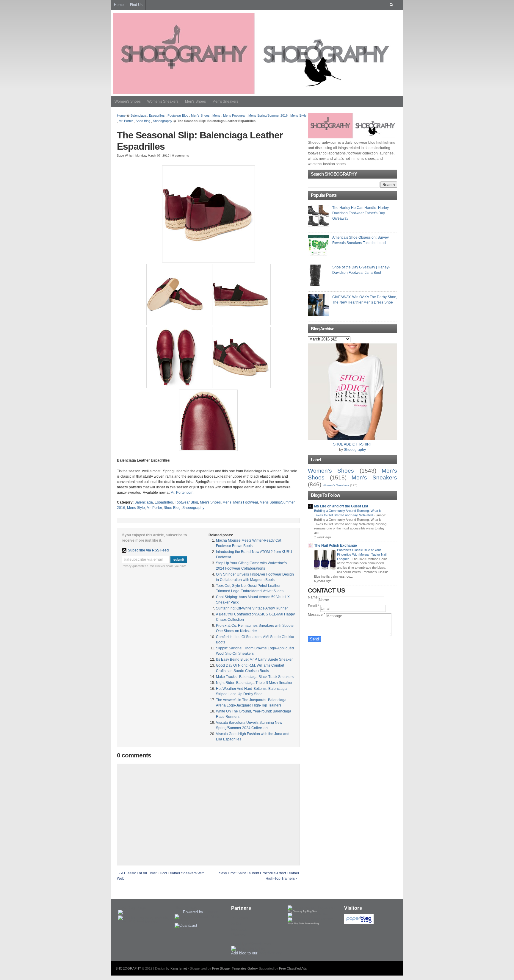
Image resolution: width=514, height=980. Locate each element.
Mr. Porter (126, 121)
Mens (216, 115)
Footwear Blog (177, 115)
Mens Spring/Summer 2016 (268, 115)
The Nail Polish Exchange (335, 545)
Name (313, 597)
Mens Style (298, 115)
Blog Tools (299, 923)
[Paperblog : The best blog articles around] (359, 922)
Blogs (290, 923)
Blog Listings (186, 907)
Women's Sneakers (162, 101)
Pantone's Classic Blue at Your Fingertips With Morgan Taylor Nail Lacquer (361, 554)
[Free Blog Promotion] (308, 914)
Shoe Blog (143, 121)
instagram (239, 918)
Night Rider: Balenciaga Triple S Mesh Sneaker (254, 683)
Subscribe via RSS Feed (148, 550)
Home (121, 115)
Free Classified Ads (293, 968)
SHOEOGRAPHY (128, 968)
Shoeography (162, 121)
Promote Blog (312, 923)
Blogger (210, 912)
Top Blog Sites (310, 911)
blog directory (269, 953)
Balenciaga (138, 115)
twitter (236, 923)
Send (314, 639)
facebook (239, 929)
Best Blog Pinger (132, 907)
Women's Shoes (128, 101)
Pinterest (239, 935)
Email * (314, 606)
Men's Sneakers (225, 101)
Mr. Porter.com (181, 492)
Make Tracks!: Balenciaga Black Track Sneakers (255, 677)
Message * (317, 614)
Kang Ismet (178, 968)
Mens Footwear (234, 115)
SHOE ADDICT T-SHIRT (352, 444)
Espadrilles (157, 115)
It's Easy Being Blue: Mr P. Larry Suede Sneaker (254, 659)
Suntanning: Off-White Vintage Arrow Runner (252, 608)
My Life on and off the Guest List (341, 506)
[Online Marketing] (248, 948)
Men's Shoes (195, 101)
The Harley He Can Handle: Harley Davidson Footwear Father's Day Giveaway (360, 213)
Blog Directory (295, 911)
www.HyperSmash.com (251, 944)
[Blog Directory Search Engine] (310, 919)
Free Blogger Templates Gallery (235, 968)
